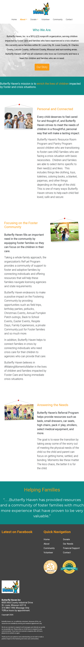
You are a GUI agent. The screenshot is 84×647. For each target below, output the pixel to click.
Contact (69, 19)
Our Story (42, 67)
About (22, 19)
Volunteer (45, 19)
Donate (33, 19)
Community (58, 19)
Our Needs (68, 543)
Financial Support (71, 548)
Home (14, 19)
